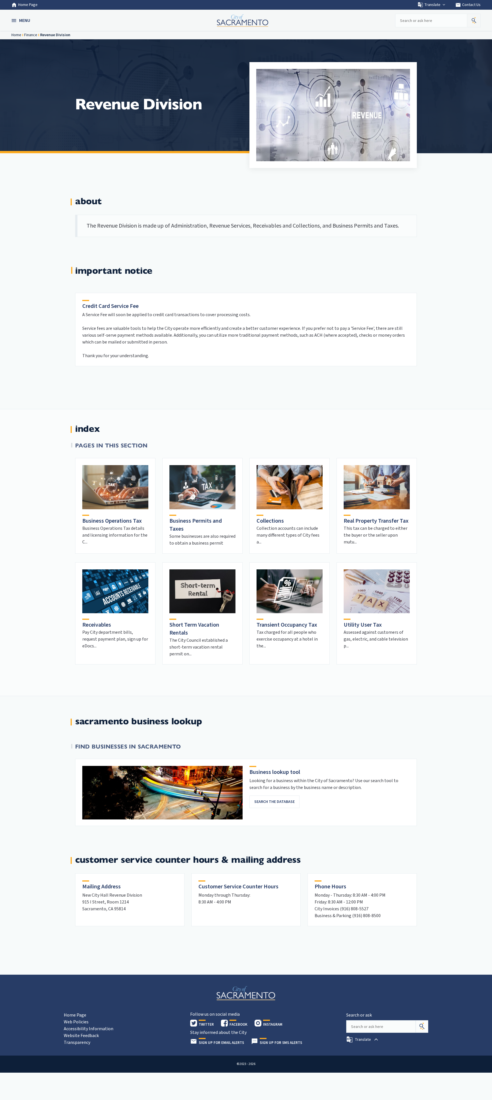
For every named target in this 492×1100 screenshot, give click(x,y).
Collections (270, 521)
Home (16, 35)
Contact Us (468, 4)
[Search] (422, 1026)
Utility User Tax (363, 625)
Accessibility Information (88, 1029)
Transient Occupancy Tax (287, 625)
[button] (21, 20)
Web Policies (76, 1022)
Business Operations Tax (112, 521)
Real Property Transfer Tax (376, 521)
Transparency (77, 1042)
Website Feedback (81, 1035)
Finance (30, 35)
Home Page (28, 5)
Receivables (96, 625)
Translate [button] (432, 5)
